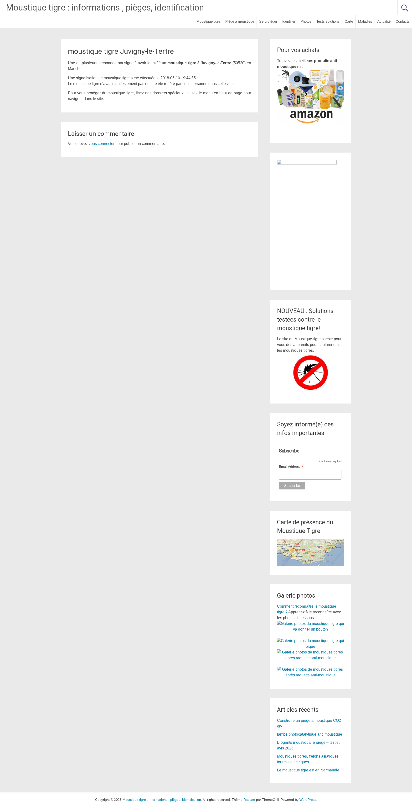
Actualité (384, 21)
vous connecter (101, 144)
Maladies (365, 21)
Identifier (288, 21)
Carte (349, 21)
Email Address (291, 466)
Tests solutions (328, 21)
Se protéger (268, 21)
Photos (305, 21)
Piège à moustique (239, 21)
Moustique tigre (208, 21)
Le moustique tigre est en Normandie (308, 770)
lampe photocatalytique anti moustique (309, 734)
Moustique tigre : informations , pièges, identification (105, 8)
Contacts (403, 21)
